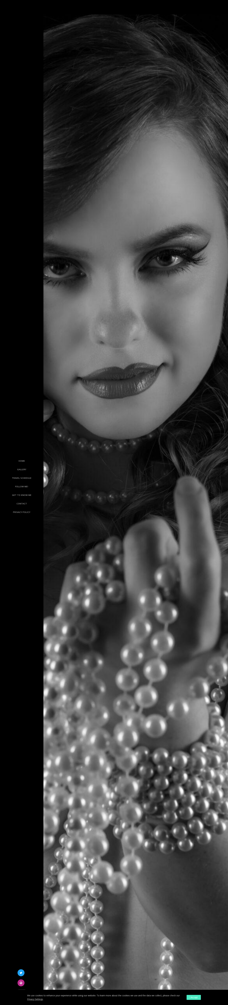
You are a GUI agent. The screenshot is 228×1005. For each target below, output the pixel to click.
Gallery (21, 469)
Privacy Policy (21, 512)
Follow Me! (21, 486)
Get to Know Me (21, 495)
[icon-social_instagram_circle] (22, 982)
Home (22, 460)
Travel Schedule (21, 478)
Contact (22, 503)
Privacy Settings (35, 999)
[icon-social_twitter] (22, 972)
